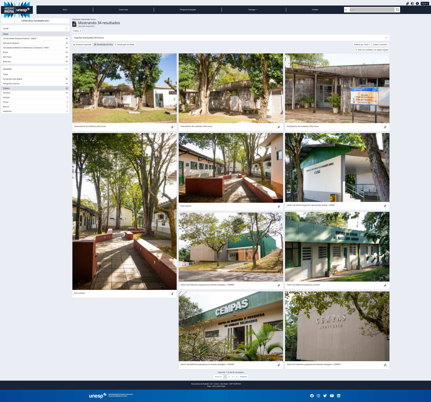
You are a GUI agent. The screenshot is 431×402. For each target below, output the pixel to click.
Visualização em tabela (125, 44)
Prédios (35, 89)
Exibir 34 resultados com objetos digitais (373, 50)
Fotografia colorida (35, 84)
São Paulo (35, 57)
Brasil (35, 53)
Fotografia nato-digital (35, 79)
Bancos (35, 107)
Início (65, 10)
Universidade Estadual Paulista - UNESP (35, 39)
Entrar (424, 3)
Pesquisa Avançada (188, 10)
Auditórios (35, 111)
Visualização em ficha (104, 44)
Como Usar (123, 10)
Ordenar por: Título (361, 44)
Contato (315, 10)
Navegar (252, 10)
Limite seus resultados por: (35, 20)
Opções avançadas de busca (89, 37)
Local (5, 28)
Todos (5, 34)
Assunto (7, 68)
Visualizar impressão (83, 44)
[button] (407, 3)
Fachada (35, 93)
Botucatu (35, 62)
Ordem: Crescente (380, 44)
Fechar (93, 19)
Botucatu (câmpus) (35, 43)
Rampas (35, 98)
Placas (35, 102)
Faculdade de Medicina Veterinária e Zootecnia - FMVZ (35, 48)
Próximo (243, 376)
